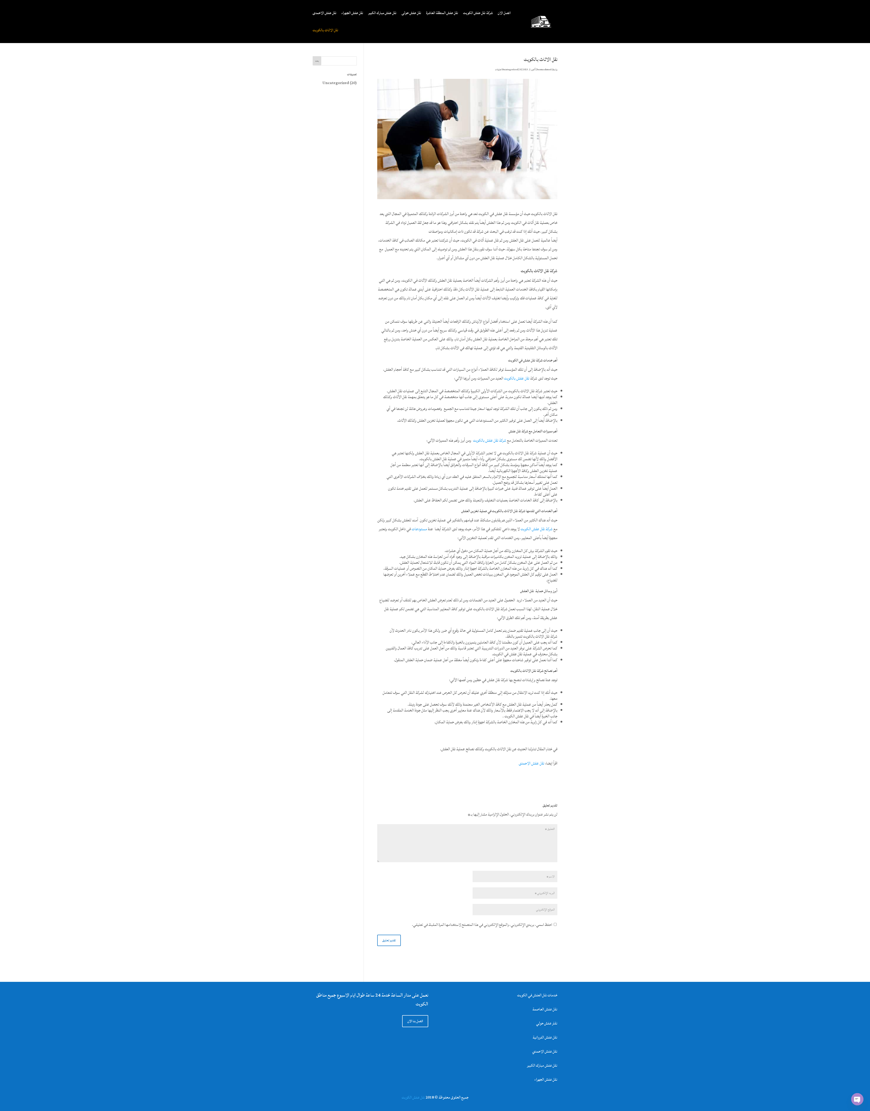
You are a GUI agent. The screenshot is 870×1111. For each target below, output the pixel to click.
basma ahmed (544, 69)
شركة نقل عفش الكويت (478, 13)
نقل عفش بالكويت (516, 378)
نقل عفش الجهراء (352, 13)
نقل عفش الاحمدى (324, 13)
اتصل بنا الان (415, 1021)
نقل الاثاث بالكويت (325, 30)
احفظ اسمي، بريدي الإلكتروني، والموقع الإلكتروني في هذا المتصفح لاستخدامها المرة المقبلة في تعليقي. (482, 925)
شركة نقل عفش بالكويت (489, 440)
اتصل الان (504, 13)
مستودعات (419, 529)
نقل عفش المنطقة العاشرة (442, 13)
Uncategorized (510, 69)
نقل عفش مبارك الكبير (382, 13)
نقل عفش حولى (411, 13)
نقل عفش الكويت (413, 1097)
